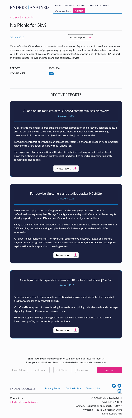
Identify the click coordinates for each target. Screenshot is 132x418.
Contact (79, 10)
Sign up (109, 369)
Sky (51, 73)
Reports (81, 5)
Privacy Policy (53, 388)
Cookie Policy (73, 388)
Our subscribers (63, 10)
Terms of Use (93, 388)
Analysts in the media (98, 5)
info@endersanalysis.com (24, 401)
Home (58, 5)
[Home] (30, 7)
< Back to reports (22, 17)
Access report (77, 37)
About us (68, 5)
